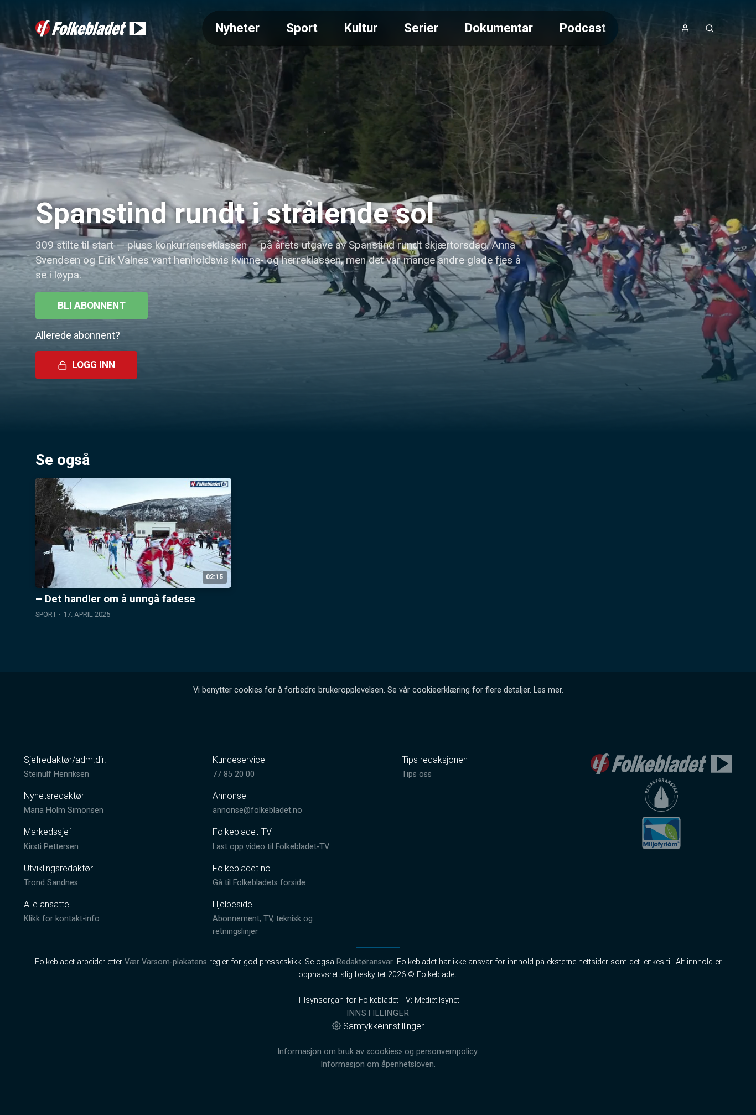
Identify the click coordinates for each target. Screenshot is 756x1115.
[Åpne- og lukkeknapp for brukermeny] (685, 28)
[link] (90, 28)
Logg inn (93, 364)
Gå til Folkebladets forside (259, 882)
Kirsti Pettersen (51, 846)
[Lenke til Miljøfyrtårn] (661, 832)
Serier (421, 27)
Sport (302, 27)
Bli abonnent (92, 305)
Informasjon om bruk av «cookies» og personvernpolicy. (378, 1051)
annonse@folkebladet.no (257, 810)
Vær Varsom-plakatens (166, 962)
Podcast (583, 27)
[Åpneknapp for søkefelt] (709, 28)
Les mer (548, 690)
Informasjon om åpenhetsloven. (378, 1064)
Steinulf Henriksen (56, 774)
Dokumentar (499, 27)
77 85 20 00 (234, 774)
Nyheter (237, 27)
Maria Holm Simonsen (63, 810)
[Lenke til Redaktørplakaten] (661, 795)
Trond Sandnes (51, 882)
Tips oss (417, 774)
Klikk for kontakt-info (62, 918)
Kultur (360, 27)
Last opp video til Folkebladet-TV (271, 846)
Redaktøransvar (364, 962)
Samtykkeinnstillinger (383, 1026)
